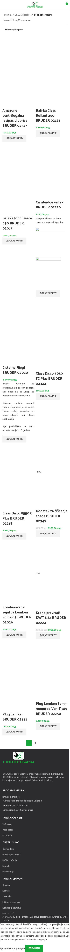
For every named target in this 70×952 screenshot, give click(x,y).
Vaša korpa (7, 830)
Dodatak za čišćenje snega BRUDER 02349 (51, 515)
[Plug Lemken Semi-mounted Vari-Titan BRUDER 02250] (52, 653)
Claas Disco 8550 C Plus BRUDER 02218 (17, 518)
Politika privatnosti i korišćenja (21, 939)
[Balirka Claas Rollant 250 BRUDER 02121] (52, 51)
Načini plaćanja (9, 860)
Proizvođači (8, 913)
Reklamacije (8, 872)
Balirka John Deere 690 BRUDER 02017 (17, 223)
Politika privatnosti (11, 855)
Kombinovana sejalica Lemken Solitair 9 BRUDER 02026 (16, 614)
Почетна (6, 15)
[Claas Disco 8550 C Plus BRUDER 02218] (18, 460)
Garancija (6, 896)
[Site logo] (35, 5)
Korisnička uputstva (11, 908)
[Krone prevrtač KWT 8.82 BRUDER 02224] (52, 557)
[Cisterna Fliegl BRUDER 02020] (18, 314)
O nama (6, 885)
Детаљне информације (12, 948)
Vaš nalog (7, 824)
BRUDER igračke (23, 15)
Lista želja (7, 836)
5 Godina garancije (11, 902)
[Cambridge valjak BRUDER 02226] (52, 155)
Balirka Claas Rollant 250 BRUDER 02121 (48, 115)
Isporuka (6, 866)
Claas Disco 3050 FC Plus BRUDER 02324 (49, 378)
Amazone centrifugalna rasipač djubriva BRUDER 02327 (14, 118)
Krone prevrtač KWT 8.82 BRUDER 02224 (51, 617)
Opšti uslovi (8, 849)
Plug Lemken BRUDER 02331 (14, 716)
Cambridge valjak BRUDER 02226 (49, 204)
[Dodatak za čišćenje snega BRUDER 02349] (52, 457)
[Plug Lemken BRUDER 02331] (18, 656)
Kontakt (6, 891)
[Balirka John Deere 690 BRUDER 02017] (18, 159)
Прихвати (34, 948)
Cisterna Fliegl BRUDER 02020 (15, 370)
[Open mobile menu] (4, 5)
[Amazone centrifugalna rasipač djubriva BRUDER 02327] (18, 51)
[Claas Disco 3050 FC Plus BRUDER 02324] (52, 314)
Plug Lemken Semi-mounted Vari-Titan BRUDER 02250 (51, 708)
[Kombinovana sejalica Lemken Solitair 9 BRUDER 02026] (18, 556)
